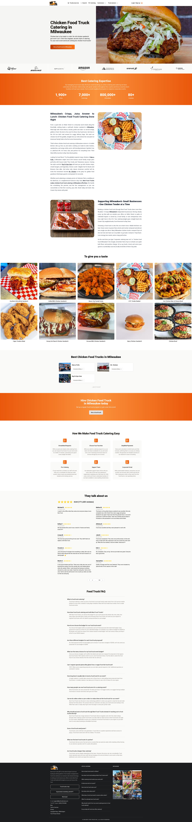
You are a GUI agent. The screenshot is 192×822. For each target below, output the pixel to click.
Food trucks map (64, 786)
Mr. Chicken (72, 171)
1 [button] (89, 580)
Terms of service (54, 807)
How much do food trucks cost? (89, 787)
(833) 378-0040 (62, 803)
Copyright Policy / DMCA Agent (57, 811)
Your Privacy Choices (55, 813)
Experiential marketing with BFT (64, 791)
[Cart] (141, 3)
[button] (102, 580)
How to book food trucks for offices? (90, 771)
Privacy (52, 809)
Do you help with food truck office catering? (92, 809)
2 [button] (92, 580)
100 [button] (99, 580)
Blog (51, 805)
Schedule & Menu (77, 369)
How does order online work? (88, 791)
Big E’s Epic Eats (67, 164)
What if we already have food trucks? (90, 799)
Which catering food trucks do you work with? (92, 779)
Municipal (64, 797)
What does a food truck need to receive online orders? (94, 795)
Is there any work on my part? (88, 783)
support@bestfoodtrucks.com (61, 801)
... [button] (95, 580)
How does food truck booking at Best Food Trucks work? (95, 775)
